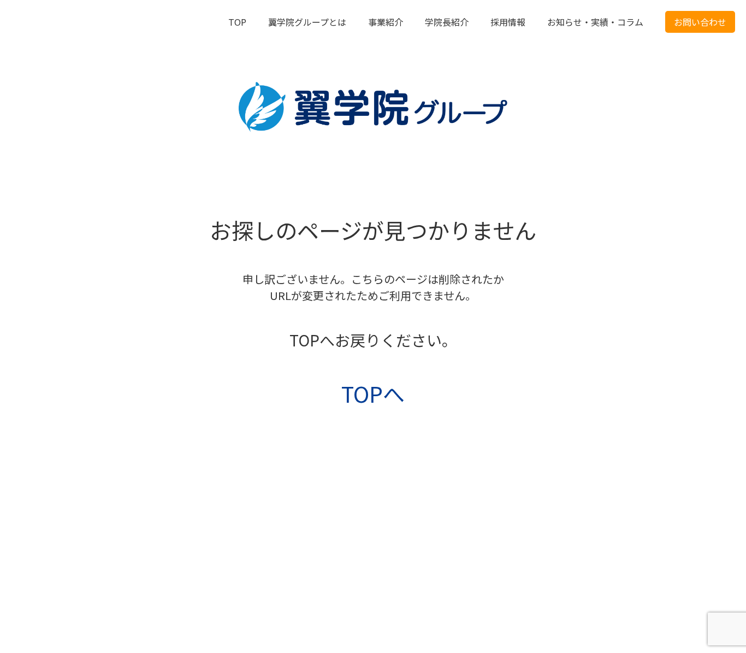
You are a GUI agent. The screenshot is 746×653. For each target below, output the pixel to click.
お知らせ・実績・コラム (595, 21)
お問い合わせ (700, 21)
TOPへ (373, 393)
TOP (237, 21)
